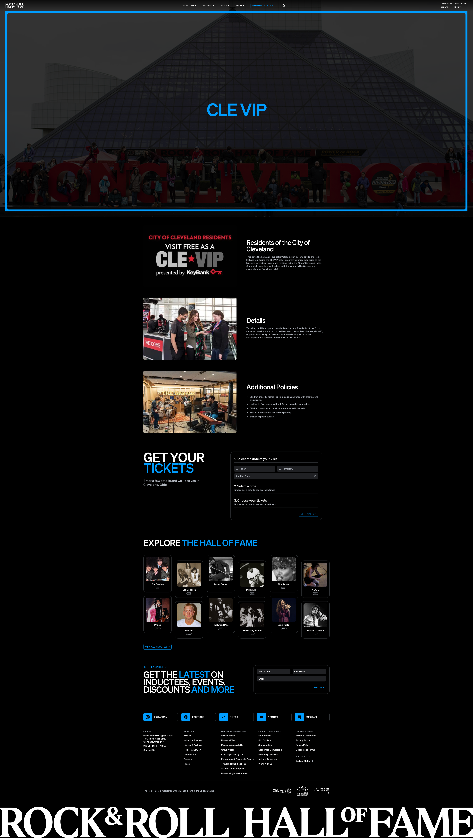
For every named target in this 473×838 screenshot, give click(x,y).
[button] (284, 5)
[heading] (201, 731)
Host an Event (461, 3)
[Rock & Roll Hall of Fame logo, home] (15, 5)
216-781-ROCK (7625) (154, 746)
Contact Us (149, 750)
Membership (446, 3)
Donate (444, 7)
